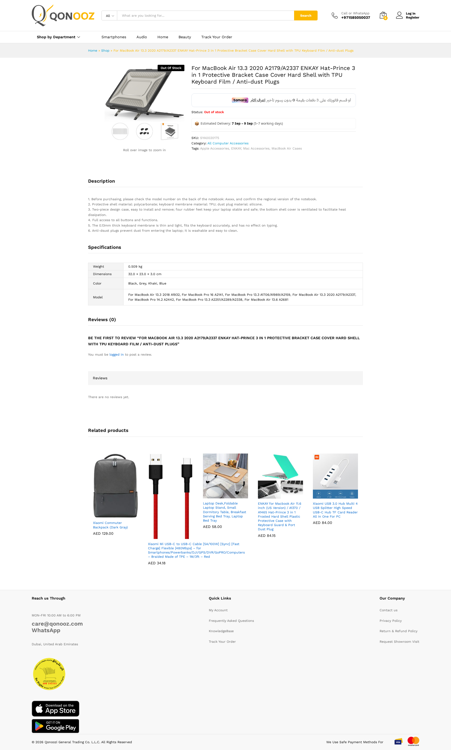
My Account (218, 610)
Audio (141, 37)
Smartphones (113, 37)
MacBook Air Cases (287, 148)
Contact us (388, 610)
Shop (105, 50)
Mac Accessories (256, 148)
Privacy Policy (391, 621)
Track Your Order (216, 37)
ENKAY (236, 148)
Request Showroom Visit (399, 641)
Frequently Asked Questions (231, 621)
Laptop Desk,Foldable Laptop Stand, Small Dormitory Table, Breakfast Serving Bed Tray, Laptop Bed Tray (224, 511)
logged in (116, 354)
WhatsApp (46, 630)
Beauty (185, 37)
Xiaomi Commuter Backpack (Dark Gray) (110, 525)
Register (412, 17)
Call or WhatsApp (355, 13)
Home (162, 37)
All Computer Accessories (228, 143)
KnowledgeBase (221, 631)
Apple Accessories (214, 148)
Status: (197, 112)
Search (305, 15)
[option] (96, 73)
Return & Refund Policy (398, 631)
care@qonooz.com (57, 623)
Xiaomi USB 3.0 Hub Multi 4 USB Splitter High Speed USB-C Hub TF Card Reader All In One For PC (335, 510)
